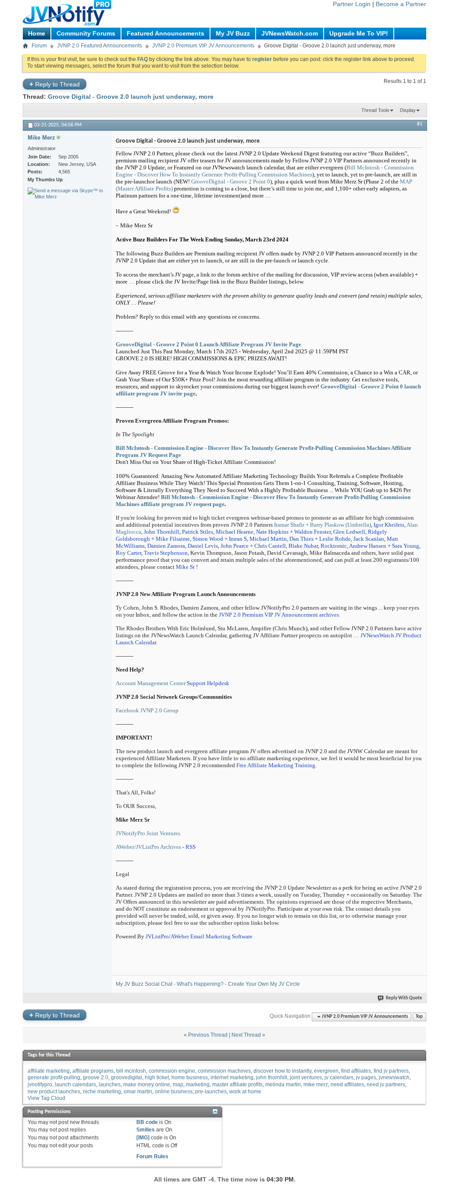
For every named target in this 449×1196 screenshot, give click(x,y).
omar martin (138, 1091)
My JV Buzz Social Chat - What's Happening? (170, 984)
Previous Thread (208, 1035)
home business (189, 1077)
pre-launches (211, 1091)
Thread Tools (375, 110)
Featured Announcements (165, 33)
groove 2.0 (95, 1077)
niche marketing (102, 1091)
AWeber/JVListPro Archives (148, 847)
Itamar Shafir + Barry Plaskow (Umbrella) (322, 524)
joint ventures (306, 1077)
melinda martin (283, 1084)
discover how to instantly (282, 1071)
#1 (419, 124)
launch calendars (75, 1084)
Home (36, 33)
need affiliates (347, 1084)
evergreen (326, 1071)
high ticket (157, 1077)
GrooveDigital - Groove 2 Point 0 (230, 181)
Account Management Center (150, 683)
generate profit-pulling (54, 1077)
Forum (39, 46)
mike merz (315, 1084)
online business (173, 1091)
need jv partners (386, 1084)
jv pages (366, 1077)
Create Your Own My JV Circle (264, 984)
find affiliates (356, 1071)
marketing (198, 1084)
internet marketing (231, 1077)
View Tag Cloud (46, 1098)
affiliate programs (93, 1071)
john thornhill (271, 1077)
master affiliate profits (237, 1084)
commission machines (224, 1071)
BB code (147, 1122)
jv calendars (338, 1077)
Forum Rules (152, 1156)
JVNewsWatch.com (289, 33)
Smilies (145, 1130)
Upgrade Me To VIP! (358, 33)
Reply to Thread (54, 84)
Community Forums (86, 33)
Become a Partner (401, 3)
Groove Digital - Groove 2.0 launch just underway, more (131, 96)
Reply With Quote (404, 998)
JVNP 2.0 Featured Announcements (99, 46)
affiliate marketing (49, 1071)
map (178, 1084)
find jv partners (391, 1071)
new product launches (54, 1091)
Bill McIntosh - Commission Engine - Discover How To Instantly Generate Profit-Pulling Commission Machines (265, 171)
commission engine (172, 1071)
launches (110, 1084)
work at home (245, 1091)
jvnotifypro (40, 1084)
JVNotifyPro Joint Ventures (148, 833)
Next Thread (246, 1035)
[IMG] (143, 1138)
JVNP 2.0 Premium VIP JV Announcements (203, 46)
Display (408, 110)
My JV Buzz (233, 33)
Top (419, 1016)
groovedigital (126, 1077)
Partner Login (352, 3)
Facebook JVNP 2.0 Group (147, 710)
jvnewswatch (394, 1077)
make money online (146, 1084)
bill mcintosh (131, 1071)
